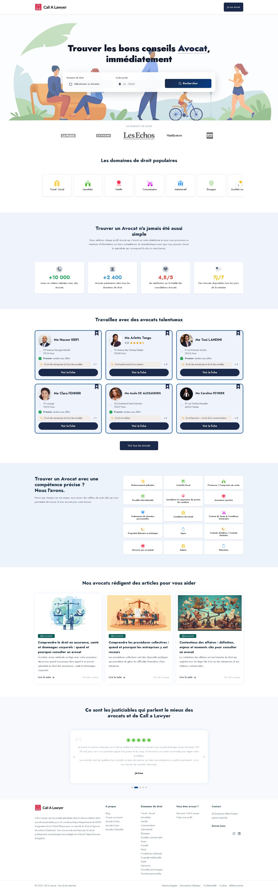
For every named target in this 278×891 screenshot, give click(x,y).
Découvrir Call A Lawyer (187, 805)
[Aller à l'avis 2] (135, 779)
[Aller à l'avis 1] (132, 779)
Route (143, 833)
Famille (144, 813)
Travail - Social (148, 805)
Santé (143, 853)
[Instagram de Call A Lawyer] (234, 825)
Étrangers (145, 825)
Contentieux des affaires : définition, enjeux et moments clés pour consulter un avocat (208, 647)
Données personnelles (151, 865)
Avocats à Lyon (112, 817)
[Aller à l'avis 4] (143, 779)
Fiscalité (144, 837)
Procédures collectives (151, 845)
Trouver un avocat (114, 809)
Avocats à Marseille (114, 821)
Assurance (145, 857)
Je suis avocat (233, 7)
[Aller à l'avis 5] (146, 779)
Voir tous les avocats (139, 445)
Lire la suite (44, 677)
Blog (108, 805)
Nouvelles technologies (151, 861)
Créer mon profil (184, 809)
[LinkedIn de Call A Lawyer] (239, 825)
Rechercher (190, 83)
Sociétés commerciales (151, 829)
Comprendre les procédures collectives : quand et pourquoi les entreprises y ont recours (139, 647)
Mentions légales (169, 877)
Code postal (122, 77)
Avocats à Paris (113, 813)
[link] (68, 355)
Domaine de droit (75, 77)
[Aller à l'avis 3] (139, 779)
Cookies (223, 877)
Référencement (236, 877)
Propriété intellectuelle (151, 849)
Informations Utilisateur (190, 877)
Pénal (143, 841)
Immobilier (146, 809)
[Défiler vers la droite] (238, 185)
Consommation (148, 817)
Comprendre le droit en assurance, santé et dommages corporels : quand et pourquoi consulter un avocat (68, 647)
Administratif (146, 821)
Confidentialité (210, 877)
